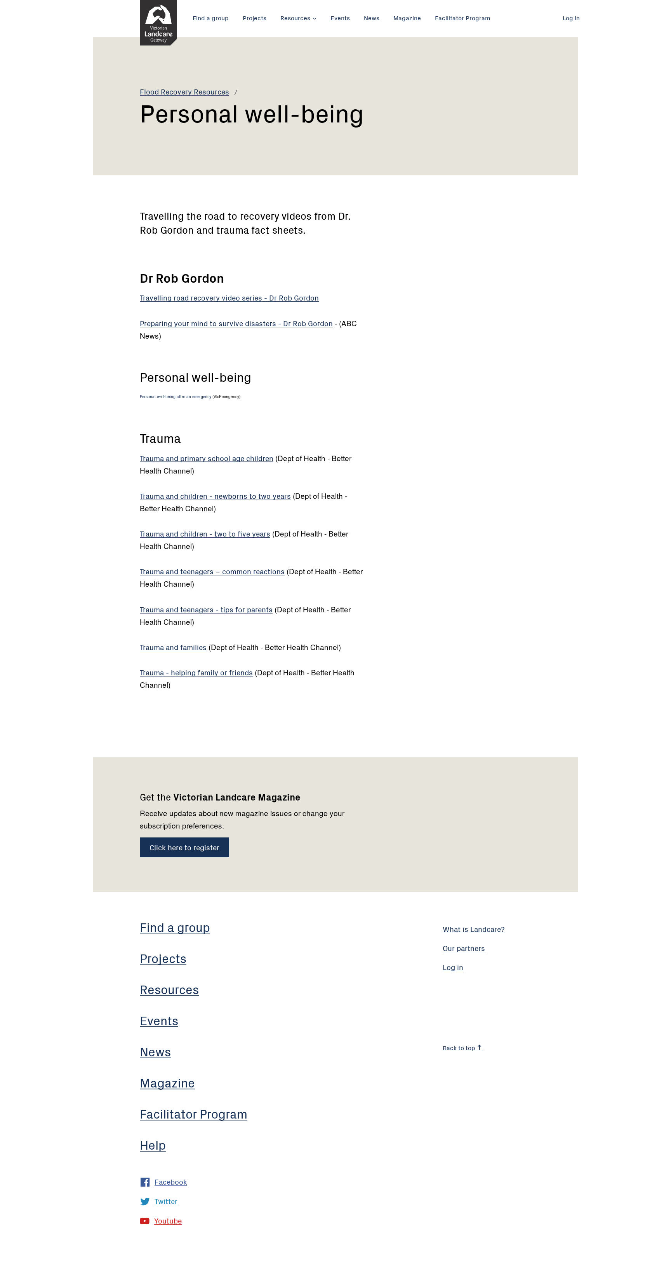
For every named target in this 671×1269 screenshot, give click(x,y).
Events (340, 17)
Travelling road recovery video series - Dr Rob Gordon (229, 297)
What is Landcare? (474, 928)
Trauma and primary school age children (206, 458)
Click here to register (184, 847)
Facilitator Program (462, 17)
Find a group (211, 17)
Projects (254, 17)
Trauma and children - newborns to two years (215, 495)
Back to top (460, 1047)
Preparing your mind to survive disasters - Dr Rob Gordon (236, 323)
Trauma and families (173, 646)
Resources (295, 17)
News (371, 17)
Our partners (464, 947)
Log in (571, 17)
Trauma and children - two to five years (205, 533)
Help (153, 1144)
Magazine (407, 17)
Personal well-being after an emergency (175, 396)
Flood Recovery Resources (184, 91)
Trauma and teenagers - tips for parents (206, 609)
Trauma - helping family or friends (196, 672)
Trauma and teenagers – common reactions (212, 571)
